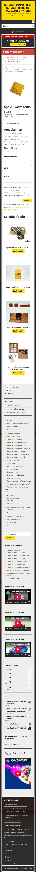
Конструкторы (12, 472)
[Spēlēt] (7, 602)
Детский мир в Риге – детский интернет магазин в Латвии (18, 7)
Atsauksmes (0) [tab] (13, 123)
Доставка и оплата (12, 854)
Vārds (7, 168)
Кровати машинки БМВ (16, 457)
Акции (9, 420)
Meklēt (9, 538)
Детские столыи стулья (15, 513)
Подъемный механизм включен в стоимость (17, 816)
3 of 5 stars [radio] (11, 151)
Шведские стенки (13, 436)
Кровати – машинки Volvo (16, 445)
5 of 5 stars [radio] (16, 151)
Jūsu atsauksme (11, 156)
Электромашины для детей (17, 423)
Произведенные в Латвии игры (19, 481)
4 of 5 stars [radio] (13, 151)
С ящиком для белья (14, 579)
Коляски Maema (11, 804)
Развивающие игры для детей (18, 484)
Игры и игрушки (13, 460)
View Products (18, 45)
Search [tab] (33, 25)
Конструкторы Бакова (15, 475)
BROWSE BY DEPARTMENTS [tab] (18, 36)
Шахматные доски (14, 498)
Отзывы (8, 860)
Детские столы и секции (16, 412)
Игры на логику (13, 523)
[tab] (33, 21)
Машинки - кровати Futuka (15, 811)
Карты (9, 526)
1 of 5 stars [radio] (5, 151)
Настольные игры (13, 492)
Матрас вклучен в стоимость (18, 570)
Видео (7, 857)
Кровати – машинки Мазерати (18, 448)
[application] (18, 596)
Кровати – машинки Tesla (16, 442)
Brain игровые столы (15, 466)
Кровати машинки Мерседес (18, 454)
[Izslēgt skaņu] (26, 602)
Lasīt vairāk (18, 251)
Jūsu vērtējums (11, 148)
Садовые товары (13, 478)
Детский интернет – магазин (16, 844)
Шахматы (10, 501)
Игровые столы (12, 469)
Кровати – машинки (14, 439)
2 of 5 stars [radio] (8, 151)
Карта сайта (9, 841)
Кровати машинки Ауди (16, 451)
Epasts (7, 176)
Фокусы (10, 495)
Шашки (9, 504)
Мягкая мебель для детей (16, 409)
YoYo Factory (11, 463)
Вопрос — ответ (11, 863)
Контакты (8, 851)
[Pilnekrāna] (29, 602)
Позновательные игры (15, 516)
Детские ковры (12, 427)
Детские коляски (13, 430)
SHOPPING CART (18, 32)
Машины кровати (13, 406)
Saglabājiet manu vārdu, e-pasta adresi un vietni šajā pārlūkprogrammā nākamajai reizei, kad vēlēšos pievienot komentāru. (17, 192)
